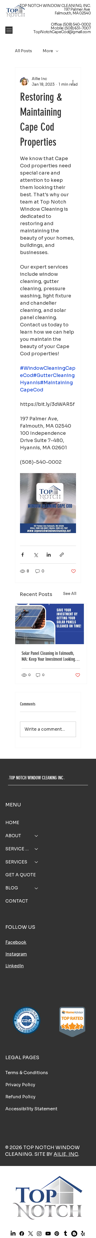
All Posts (23, 50)
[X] (30, 1233)
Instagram (16, 954)
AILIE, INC (66, 1154)
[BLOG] (36, 888)
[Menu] (9, 30)
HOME (12, 822)
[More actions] (73, 81)
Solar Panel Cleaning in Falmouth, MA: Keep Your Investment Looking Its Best (51, 656)
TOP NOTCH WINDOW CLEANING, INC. (55, 5)
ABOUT (13, 836)
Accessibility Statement (31, 1109)
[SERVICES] (36, 862)
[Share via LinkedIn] (48, 554)
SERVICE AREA (17, 849)
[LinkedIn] (13, 1233)
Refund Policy (20, 1097)
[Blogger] (74, 1233)
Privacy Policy (20, 1085)
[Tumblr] (65, 1233)
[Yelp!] (83, 1233)
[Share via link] (61, 554)
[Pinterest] (56, 1233)
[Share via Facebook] (22, 554)
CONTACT (16, 901)
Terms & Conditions (26, 1072)
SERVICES (16, 862)
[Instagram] (39, 1233)
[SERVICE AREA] (36, 849)
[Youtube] (48, 1233)
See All (69, 593)
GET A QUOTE (20, 875)
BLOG (11, 888)
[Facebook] (22, 1233)
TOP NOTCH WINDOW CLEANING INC (36, 778)
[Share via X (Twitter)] (35, 554)
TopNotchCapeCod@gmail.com (62, 31)
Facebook (15, 942)
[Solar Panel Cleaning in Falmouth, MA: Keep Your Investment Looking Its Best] (51, 624)
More (48, 50)
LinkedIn (14, 966)
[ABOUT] (36, 836)
